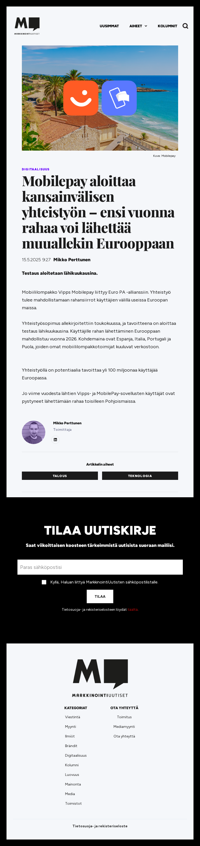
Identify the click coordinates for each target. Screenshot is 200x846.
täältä (133, 609)
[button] (138, 26)
